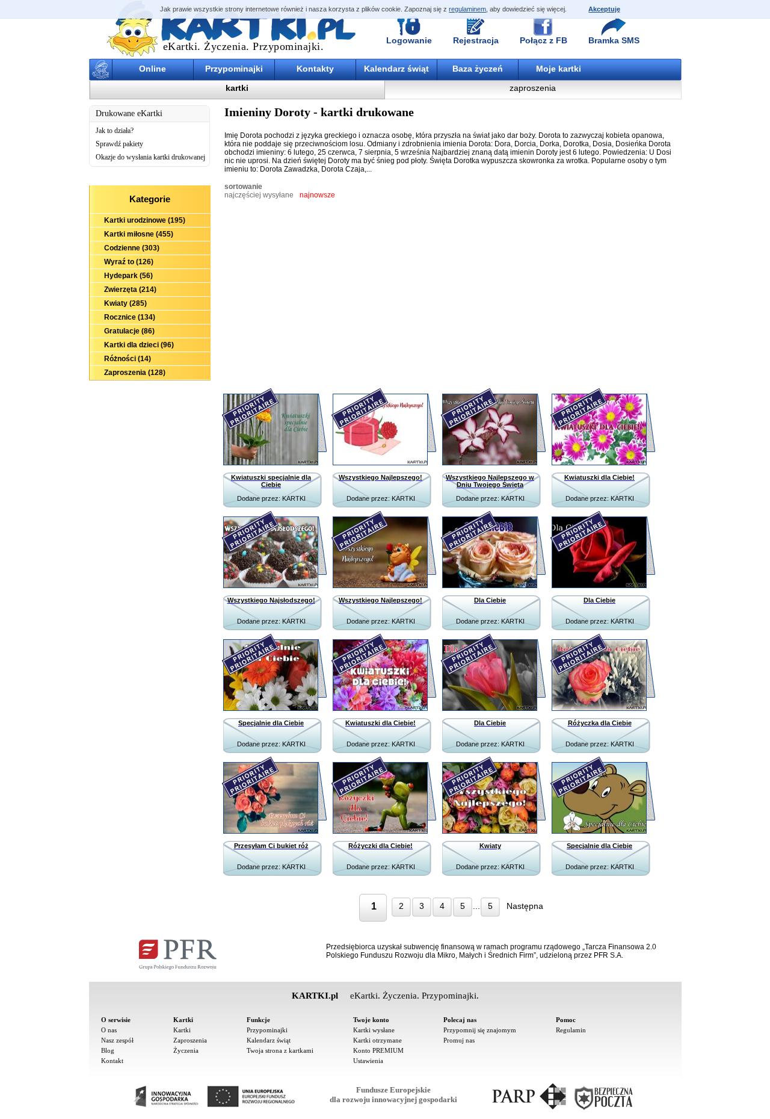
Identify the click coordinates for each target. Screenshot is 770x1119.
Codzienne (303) (131, 248)
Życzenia (186, 1050)
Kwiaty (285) (125, 303)
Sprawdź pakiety (119, 144)
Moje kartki (558, 68)
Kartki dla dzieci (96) (139, 345)
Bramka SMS (613, 40)
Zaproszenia (190, 1040)
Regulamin (571, 1030)
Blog (107, 1050)
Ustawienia (368, 1060)
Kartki (182, 1030)
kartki (237, 88)
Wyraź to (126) (128, 262)
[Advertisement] (150, 446)
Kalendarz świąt (396, 68)
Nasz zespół (117, 1040)
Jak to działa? (115, 130)
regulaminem (467, 9)
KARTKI (294, 498)
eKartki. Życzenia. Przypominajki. (243, 46)
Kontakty (315, 68)
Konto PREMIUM (378, 1050)
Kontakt (112, 1060)
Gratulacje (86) (129, 331)
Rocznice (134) (129, 317)
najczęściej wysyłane (259, 195)
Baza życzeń (477, 68)
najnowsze (317, 195)
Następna (525, 906)
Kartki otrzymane (377, 1040)
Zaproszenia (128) (134, 372)
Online (152, 68)
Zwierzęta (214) (130, 289)
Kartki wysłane (374, 1030)
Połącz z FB (543, 40)
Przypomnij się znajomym (479, 1030)
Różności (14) (127, 359)
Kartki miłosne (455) (138, 234)
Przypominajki (234, 68)
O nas (109, 1030)
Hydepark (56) (128, 275)
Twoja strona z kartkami (280, 1050)
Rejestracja (476, 40)
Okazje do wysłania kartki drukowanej (150, 157)
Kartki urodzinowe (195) (144, 220)
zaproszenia (533, 88)
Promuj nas (459, 1040)
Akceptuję (604, 9)
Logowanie (409, 40)
